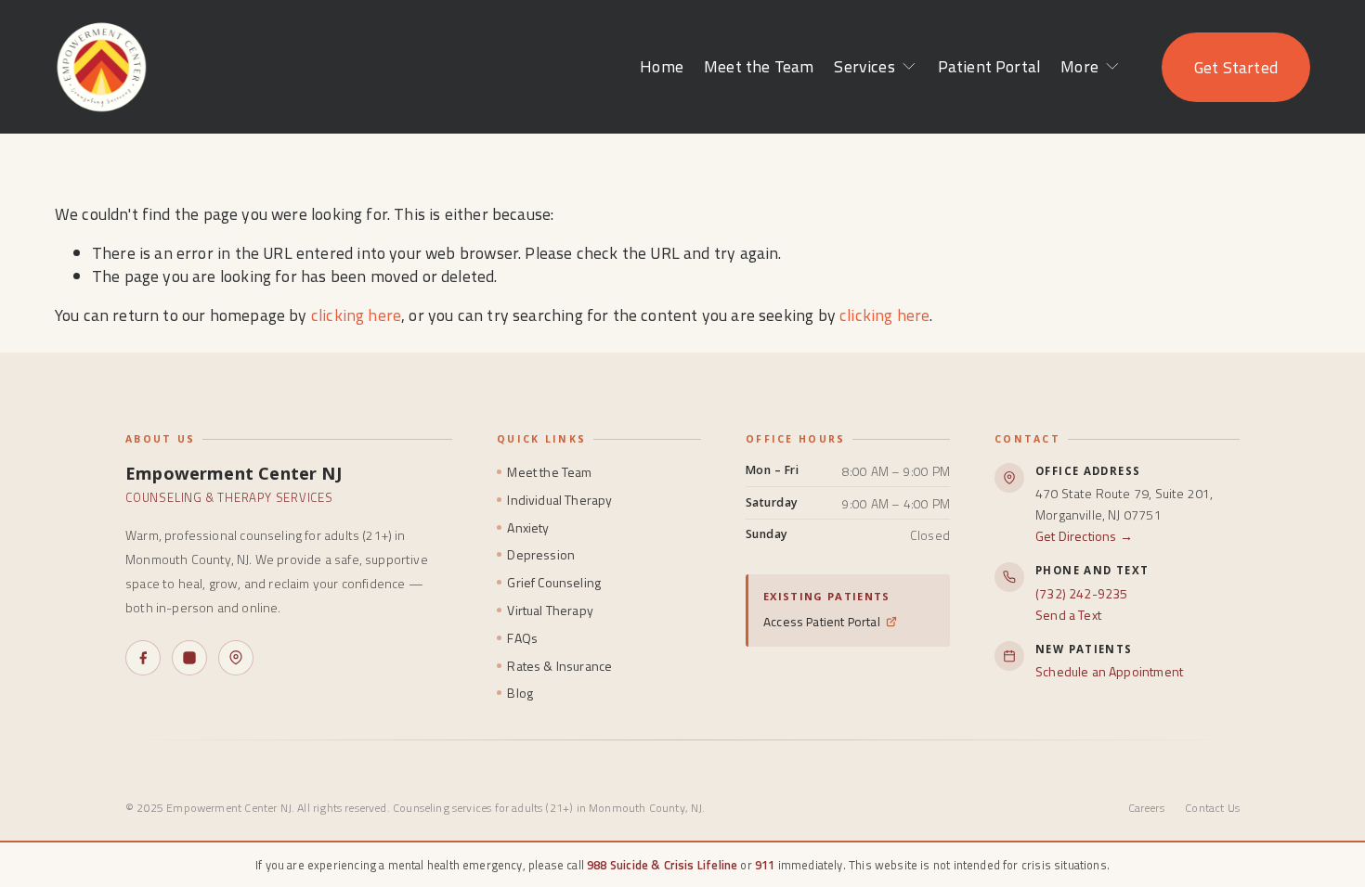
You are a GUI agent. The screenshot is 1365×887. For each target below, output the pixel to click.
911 (765, 864)
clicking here (356, 315)
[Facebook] (143, 657)
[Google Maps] (236, 657)
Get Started (1236, 67)
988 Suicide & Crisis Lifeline (662, 864)
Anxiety (528, 527)
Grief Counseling (554, 582)
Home (661, 66)
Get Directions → (1084, 536)
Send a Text (1068, 614)
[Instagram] (189, 657)
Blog (520, 692)
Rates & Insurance (559, 665)
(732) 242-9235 (1081, 593)
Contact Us (1212, 807)
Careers (1146, 807)
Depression (541, 554)
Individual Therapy (559, 499)
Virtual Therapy (550, 610)
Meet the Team (758, 66)
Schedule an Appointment (1109, 671)
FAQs (522, 638)
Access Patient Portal (821, 621)
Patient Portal (989, 66)
